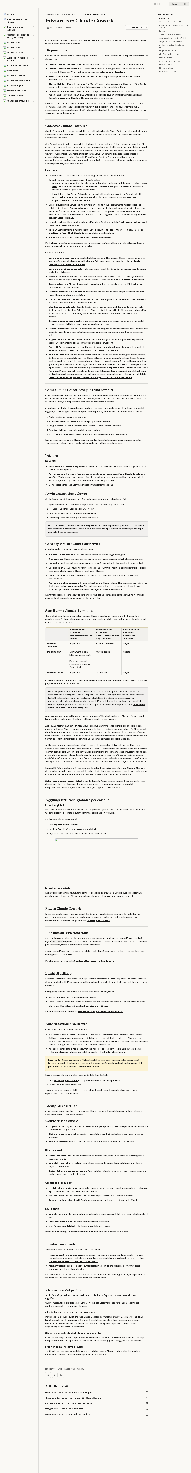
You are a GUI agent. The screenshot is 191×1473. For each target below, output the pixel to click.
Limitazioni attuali (166, 68)
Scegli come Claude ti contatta (171, 41)
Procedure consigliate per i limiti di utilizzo (100, 1011)
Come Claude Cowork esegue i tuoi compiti (173, 26)
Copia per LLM (136, 27)
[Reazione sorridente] (61, 1375)
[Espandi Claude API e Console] (34, 66)
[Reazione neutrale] (55, 1375)
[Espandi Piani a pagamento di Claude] (34, 19)
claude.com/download (113, 72)
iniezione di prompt (61, 732)
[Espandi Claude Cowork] (34, 43)
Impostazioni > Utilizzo (96, 1006)
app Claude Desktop (131, 474)
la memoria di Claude (133, 279)
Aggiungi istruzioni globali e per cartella (171, 46)
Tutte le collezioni (52, 14)
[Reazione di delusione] (48, 1375)
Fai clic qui (124, 64)
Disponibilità (164, 18)
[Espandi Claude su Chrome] (34, 76)
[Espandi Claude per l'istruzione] (34, 81)
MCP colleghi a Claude (66, 1080)
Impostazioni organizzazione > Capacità (73, 197)
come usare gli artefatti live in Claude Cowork (73, 1261)
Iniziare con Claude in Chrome (73, 98)
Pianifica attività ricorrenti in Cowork (94, 961)
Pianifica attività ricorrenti (170, 54)
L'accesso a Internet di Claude (65, 1084)
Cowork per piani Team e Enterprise (73, 246)
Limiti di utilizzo (165, 58)
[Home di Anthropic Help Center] (2, 4)
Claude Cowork (71, 14)
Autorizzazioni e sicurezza (170, 61)
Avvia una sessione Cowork (170, 35)
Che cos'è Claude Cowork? (170, 22)
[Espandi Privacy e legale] (34, 86)
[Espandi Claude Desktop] (34, 53)
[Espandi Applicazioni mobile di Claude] (34, 58)
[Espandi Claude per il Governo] (34, 101)
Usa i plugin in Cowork (98, 920)
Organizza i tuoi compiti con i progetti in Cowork (92, 350)
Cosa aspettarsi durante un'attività (173, 38)
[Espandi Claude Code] (34, 48)
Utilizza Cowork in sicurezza (96, 237)
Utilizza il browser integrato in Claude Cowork (73, 377)
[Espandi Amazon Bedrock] (34, 96)
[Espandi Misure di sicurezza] (34, 91)
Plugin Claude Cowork (168, 51)
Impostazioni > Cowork (121, 367)
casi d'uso (91, 1231)
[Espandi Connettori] (34, 71)
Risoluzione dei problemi (169, 72)
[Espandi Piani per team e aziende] (34, 27)
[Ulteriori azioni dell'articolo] (146, 27)
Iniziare (162, 31)
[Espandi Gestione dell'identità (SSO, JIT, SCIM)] (34, 35)
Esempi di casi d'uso (167, 65)
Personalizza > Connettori (66, 683)
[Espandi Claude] (34, 14)
